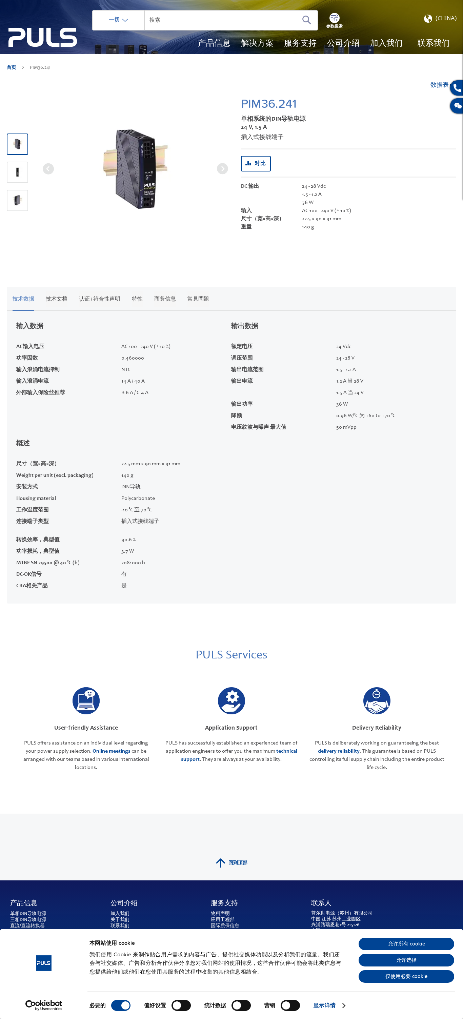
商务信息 (165, 299)
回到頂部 (237, 863)
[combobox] (205, 20)
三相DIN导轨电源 (28, 920)
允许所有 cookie (406, 944)
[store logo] (42, 37)
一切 (114, 20)
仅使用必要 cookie (406, 976)
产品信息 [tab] (23, 903)
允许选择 (406, 960)
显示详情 (324, 1005)
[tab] (23, 298)
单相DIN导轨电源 (28, 914)
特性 (137, 299)
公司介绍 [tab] (124, 903)
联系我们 (119, 926)
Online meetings (111, 751)
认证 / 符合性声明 (99, 299)
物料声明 (220, 914)
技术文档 (56, 299)
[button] (440, 20)
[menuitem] (386, 44)
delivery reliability (339, 751)
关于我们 (119, 920)
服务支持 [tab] (224, 903)
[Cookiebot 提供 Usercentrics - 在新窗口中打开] (44, 1005)
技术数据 (23, 299)
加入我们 (119, 914)
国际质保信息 (225, 926)
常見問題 (198, 299)
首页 (12, 67)
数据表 (440, 85)
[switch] (181, 1006)
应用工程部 (223, 920)
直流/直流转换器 (27, 926)
